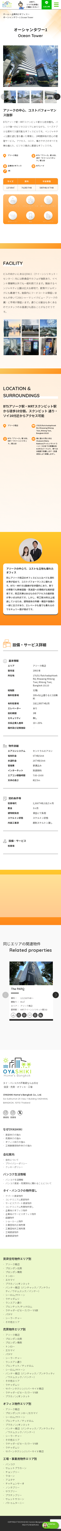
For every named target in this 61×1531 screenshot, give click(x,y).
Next (57, 97)
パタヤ (9, 1314)
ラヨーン (10, 1475)
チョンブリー (12, 1472)
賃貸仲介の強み (13, 1134)
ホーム (6, 14)
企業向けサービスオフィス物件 (20, 1214)
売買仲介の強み (13, 1138)
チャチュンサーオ (14, 1483)
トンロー (10, 1276)
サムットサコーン (14, 1499)
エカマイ (10, 1279)
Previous (4, 97)
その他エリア (12, 1322)
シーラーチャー (13, 1318)
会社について (12, 1159)
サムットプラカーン (15, 1468)
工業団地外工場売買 (15, 1228)
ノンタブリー (12, 1487)
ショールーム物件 (14, 1221)
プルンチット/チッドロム (18, 1306)
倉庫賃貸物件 (12, 1235)
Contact (51, 1525)
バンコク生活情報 (14, 1179)
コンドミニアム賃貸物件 (17, 1199)
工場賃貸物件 (12, 1232)
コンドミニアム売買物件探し (19, 1206)
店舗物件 (9, 1217)
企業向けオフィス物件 (16, 1210)
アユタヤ (10, 1479)
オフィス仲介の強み (15, 1142)
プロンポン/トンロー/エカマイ (21, 1413)
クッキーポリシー (14, 1167)
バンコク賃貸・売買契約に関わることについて (28, 1183)
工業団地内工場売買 (15, 1224)
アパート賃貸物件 (14, 1195)
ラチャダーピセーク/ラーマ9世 (21, 1310)
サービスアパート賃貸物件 (18, 1203)
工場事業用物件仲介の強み (18, 1145)
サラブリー (11, 1491)
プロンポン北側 (13, 1268)
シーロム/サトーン (15, 1294)
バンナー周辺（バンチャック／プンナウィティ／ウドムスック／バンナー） (27, 1289)
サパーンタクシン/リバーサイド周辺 (24, 1388)
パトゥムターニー (14, 1503)
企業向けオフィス (19, 14)
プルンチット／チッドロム (19, 1365)
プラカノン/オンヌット (17, 1283)
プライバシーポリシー (16, 1163)
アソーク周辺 (12, 1264)
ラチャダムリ (12, 1298)
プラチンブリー (13, 1495)
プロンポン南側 (13, 1272)
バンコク (10, 1464)
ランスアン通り (13, 1302)
